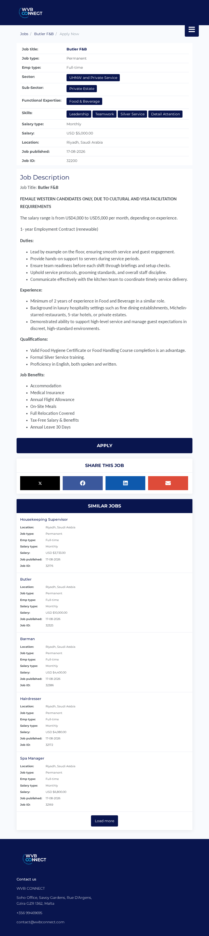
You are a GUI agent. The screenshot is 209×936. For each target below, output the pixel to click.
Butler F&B (44, 34)
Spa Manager (32, 758)
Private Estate (81, 88)
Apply (104, 445)
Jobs (24, 34)
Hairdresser (30, 698)
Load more (104, 821)
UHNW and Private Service (93, 77)
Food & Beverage (84, 101)
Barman (27, 639)
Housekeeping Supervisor (44, 519)
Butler (26, 579)
